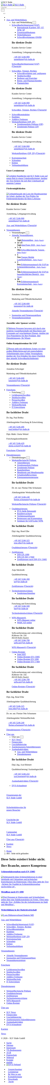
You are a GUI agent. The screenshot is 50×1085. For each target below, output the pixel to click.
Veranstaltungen (8, 951)
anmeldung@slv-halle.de (24, 59)
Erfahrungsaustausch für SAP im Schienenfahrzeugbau (33, 265)
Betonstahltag (33, 240)
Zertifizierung (12, 996)
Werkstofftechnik (19, 405)
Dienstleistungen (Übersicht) (18, 730)
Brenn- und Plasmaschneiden (29, 81)
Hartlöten (16, 117)
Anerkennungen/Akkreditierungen (26, 747)
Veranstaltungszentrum (21, 318)
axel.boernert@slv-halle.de (25, 776)
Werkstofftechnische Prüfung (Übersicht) (29, 504)
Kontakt (9, 1060)
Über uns (5, 1008)
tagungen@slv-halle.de (23, 306)
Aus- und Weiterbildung (27, 752)
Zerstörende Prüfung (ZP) (28, 127)
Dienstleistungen (24, 754)
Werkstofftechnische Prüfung (18, 991)
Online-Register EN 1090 (28, 659)
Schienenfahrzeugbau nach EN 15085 (18, 871)
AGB (8, 1052)
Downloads (13, 1079)
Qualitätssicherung (14, 993)
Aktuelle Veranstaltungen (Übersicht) (27, 310)
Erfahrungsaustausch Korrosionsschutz (30, 282)
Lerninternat (13, 1072)
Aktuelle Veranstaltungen (17, 955)
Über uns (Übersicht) (15, 839)
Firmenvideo (17, 742)
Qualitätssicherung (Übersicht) (24, 547)
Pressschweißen (18, 400)
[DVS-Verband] (13, 1065)
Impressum (11, 1048)
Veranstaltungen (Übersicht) (18, 385)
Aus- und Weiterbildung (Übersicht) (21, 225)
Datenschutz (11, 1055)
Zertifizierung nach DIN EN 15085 (32, 559)
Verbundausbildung (20, 165)
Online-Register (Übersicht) (23, 686)
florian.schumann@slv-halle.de (27, 499)
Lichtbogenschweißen (21, 395)
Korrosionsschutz (19, 158)
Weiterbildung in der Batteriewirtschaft (19, 910)
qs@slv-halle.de (20, 581)
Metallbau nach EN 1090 (12, 892)
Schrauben (16, 160)
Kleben (15, 163)
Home (9, 851)
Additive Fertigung (20, 119)
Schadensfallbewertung (27, 475)
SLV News (16, 739)
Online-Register (13, 1003)
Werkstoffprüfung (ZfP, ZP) (18, 936)
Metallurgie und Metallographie (30, 472)
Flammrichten (23, 83)
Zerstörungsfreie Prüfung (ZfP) (30, 124)
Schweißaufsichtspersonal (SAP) (20, 924)
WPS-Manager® (13, 1001)
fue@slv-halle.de (21, 608)
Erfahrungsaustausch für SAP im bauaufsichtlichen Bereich (32, 274)
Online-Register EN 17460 (28, 662)
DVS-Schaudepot (19, 785)
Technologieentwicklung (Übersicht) (27, 613)
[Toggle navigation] (4, 13)
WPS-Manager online (26, 620)
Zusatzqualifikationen (26, 32)
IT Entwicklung (18, 407)
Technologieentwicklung (16, 998)
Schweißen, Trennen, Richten (18, 927)
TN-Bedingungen (13, 1050)
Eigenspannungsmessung (27, 477)
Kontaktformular (15, 1077)
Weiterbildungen (24, 35)
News (8, 846)
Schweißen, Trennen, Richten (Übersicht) (29, 110)
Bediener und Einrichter (27, 78)
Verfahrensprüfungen (26, 516)
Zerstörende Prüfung (25, 467)
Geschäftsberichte (19, 744)
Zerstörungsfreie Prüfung (27, 465)
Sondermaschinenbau (26, 593)
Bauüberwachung (24, 513)
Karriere (9, 844)
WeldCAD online (24, 622)
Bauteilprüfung (23, 470)
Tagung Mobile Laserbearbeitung (29, 258)
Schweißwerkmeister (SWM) (29, 37)
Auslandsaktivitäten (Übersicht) (25, 781)
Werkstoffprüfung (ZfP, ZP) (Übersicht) (28, 153)
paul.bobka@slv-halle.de (19, 429)
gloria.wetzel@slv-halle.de (20, 446)
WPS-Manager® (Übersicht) (24, 647)
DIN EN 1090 (23, 554)
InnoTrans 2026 (34, 245)
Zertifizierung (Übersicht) (22, 586)
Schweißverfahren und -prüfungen (31, 73)
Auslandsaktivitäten (14, 1022)
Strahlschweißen (24, 76)
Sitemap (9, 1045)
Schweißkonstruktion (21, 114)
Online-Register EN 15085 (28, 657)
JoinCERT (21, 654)
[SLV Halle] (12, 5)
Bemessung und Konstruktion (29, 518)
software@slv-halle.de (23, 643)
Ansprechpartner (15, 1069)
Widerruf (10, 1057)
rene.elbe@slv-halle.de (23, 543)
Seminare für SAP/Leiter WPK (30, 521)
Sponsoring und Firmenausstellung (26, 315)
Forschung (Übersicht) (15, 450)
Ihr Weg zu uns (14, 1074)
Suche (9, 1043)
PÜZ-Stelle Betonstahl (26, 511)
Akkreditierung (23, 463)
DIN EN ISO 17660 (25, 557)
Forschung (5, 965)
